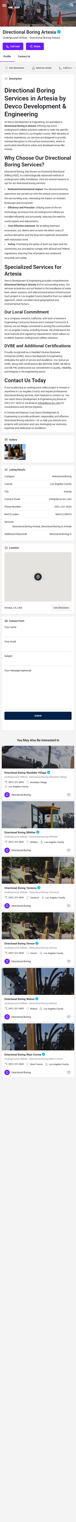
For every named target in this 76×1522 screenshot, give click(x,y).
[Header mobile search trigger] (72, 5)
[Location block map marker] (38, 577)
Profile (7, 56)
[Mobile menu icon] (4, 5)
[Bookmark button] (69, 795)
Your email (10, 641)
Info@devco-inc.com (49, 403)
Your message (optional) (17, 670)
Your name (10, 627)
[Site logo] (14, 5)
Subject (8, 656)
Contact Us (24, 56)
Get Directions (61, 607)
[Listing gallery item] (15, 452)
